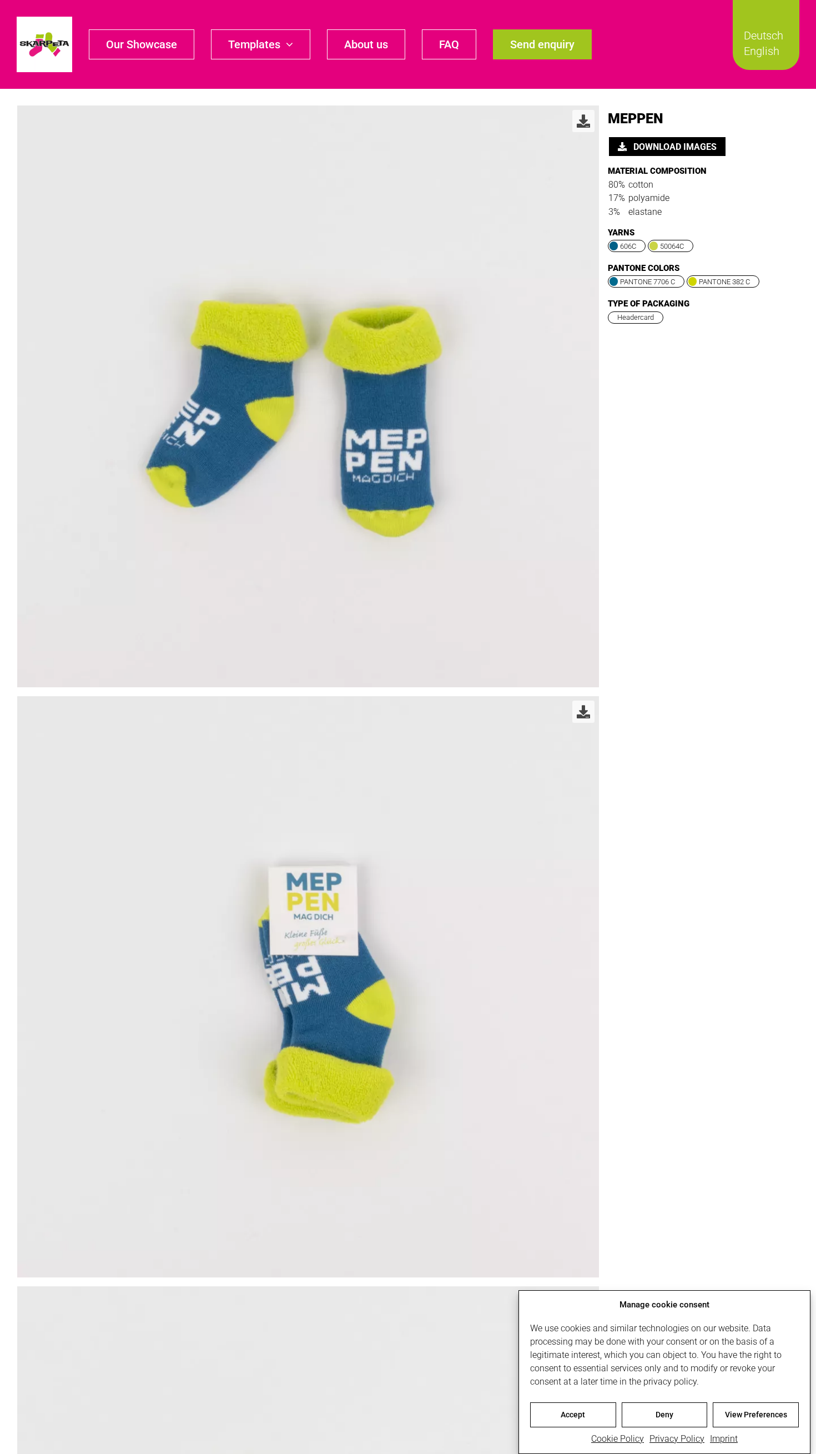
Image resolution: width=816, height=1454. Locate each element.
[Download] (583, 121)
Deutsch (763, 35)
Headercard (635, 317)
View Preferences (756, 1414)
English (761, 51)
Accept (573, 1414)
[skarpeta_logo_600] (44, 21)
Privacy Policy (676, 1438)
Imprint (724, 1438)
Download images (674, 147)
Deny (664, 1414)
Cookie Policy (617, 1438)
